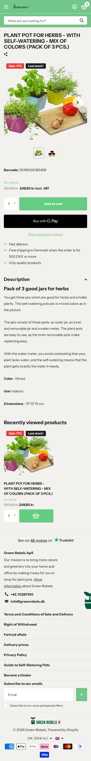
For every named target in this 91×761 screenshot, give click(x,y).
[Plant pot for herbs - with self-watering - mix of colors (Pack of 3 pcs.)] (28, 453)
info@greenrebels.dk (28, 601)
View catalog (6, 7)
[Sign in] (74, 7)
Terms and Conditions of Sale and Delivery (38, 614)
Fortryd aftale (15, 634)
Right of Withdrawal (20, 624)
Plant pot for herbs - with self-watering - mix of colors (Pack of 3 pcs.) (28, 488)
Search (81, 20)
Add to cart (53, 204)
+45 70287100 (22, 594)
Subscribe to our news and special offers (36, 705)
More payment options (45, 234)
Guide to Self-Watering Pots (27, 665)
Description (17, 279)
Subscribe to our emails (23, 683)
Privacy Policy (15, 655)
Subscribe (81, 694)
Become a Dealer (17, 675)
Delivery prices (16, 645)
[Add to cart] (36, 515)
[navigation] (38, 153)
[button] (15, 199)
